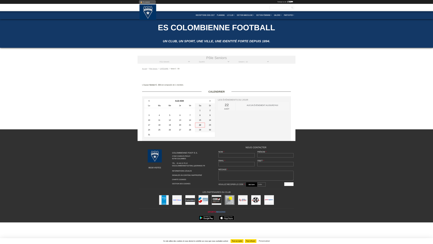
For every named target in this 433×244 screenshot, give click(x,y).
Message (223, 169)
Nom (221, 152)
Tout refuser (250, 241)
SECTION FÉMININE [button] (263, 15)
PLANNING (221, 15)
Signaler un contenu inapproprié (187, 175)
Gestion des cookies (181, 184)
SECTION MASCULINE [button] (245, 15)
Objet (260, 160)
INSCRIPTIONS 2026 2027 (205, 15)
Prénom (262, 152)
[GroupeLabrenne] (229, 200)
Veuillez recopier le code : (232, 184)
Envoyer (289, 184)
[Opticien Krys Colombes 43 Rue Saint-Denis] (164, 200)
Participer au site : (282, 2)
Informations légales (182, 171)
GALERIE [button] (277, 15)
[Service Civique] (203, 200)
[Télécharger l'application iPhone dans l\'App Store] (226, 218)
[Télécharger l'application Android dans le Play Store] (206, 218)
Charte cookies (179, 179)
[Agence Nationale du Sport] (243, 200)
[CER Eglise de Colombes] (216, 200)
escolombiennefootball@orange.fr (188, 166)
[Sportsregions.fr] (269, 200)
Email (221, 160)
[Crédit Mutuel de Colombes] (177, 200)
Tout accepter (237, 241)
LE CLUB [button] (230, 15)
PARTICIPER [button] (288, 15)
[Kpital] (256, 200)
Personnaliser (264, 241)
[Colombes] (190, 200)
